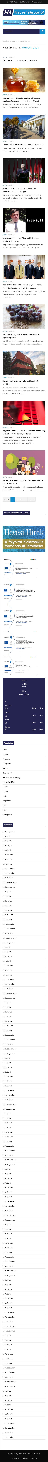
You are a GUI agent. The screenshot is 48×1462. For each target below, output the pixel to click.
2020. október (8, 1155)
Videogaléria (7, 814)
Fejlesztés (6, 759)
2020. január (7, 1197)
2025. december (9, 868)
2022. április (7, 1072)
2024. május (7, 956)
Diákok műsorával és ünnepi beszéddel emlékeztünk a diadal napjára (19, 190)
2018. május (7, 1289)
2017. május (7, 1345)
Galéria (5, 768)
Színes (5, 810)
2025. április (7, 905)
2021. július (7, 1113)
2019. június (7, 1229)
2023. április (7, 1016)
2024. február (8, 970)
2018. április (7, 1294)
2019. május (7, 1234)
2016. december (9, 1368)
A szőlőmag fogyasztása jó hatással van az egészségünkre (21, 336)
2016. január (7, 1419)
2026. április (7, 850)
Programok (7, 800)
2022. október (8, 1044)
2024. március (8, 965)
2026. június (7, 841)
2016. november (9, 1372)
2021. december (9, 1090)
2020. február (8, 1192)
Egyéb (5, 57)
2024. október (8, 933)
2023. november (9, 984)
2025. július (7, 892)
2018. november (9, 1261)
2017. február (8, 1358)
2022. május (7, 1067)
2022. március (8, 1076)
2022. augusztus (9, 1053)
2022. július (7, 1058)
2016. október (8, 1377)
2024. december (9, 924)
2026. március (8, 855)
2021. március (8, 1132)
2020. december (9, 1146)
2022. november (9, 1039)
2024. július (7, 947)
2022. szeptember (9, 1049)
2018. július (7, 1280)
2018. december (9, 1257)
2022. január (7, 1086)
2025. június (7, 896)
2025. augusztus (9, 887)
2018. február (8, 1303)
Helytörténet (7, 773)
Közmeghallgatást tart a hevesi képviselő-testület (21, 382)
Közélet (5, 787)
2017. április (7, 1349)
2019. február (8, 1247)
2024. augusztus (9, 942)
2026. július (7, 836)
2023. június (7, 1007)
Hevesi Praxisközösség (11, 777)
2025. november (9, 873)
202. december (8, 1437)
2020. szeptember (9, 1160)
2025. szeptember (9, 882)
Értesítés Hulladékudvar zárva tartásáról (20, 60)
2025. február (8, 915)
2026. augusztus (9, 831)
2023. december (9, 979)
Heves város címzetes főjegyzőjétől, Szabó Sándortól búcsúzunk (21, 239)
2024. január (7, 975)
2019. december (9, 1201)
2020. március (8, 1187)
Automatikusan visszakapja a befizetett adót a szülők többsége (23, 482)
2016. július (7, 1391)
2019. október (8, 1211)
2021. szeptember (9, 1104)
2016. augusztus (9, 1386)
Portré (5, 796)
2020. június (7, 1174)
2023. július (7, 1002)
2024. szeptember (9, 938)
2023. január (7, 1030)
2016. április (7, 1405)
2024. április (7, 961)
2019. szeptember (9, 1215)
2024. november (9, 928)
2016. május (7, 1400)
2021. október (8, 1100)
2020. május (7, 1178)
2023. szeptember (9, 993)
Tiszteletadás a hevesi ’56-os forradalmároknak (23, 144)
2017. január (7, 1363)
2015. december (9, 1423)
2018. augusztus (9, 1275)
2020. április (7, 1183)
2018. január (7, 1308)
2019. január (7, 1252)
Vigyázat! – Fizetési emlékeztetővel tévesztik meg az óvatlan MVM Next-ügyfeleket (24, 432)
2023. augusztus (9, 998)
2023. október (8, 989)
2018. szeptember (9, 1271)
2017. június (7, 1340)
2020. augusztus (9, 1164)
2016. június (7, 1395)
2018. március (8, 1298)
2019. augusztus (9, 1220)
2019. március (8, 1243)
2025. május (7, 901)
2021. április (7, 1127)
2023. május (7, 1012)
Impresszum (15, 1458)
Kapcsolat (33, 1458)
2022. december (9, 1035)
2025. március (8, 910)
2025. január (7, 919)
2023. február (8, 1026)
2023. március (8, 1021)
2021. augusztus (9, 1109)
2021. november (9, 1095)
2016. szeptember (9, 1382)
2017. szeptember (9, 1326)
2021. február (8, 1137)
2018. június (7, 1284)
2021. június (7, 1118)
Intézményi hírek (9, 782)
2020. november (9, 1150)
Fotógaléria (7, 763)
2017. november (9, 1317)
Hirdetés (25, 1458)
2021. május (7, 1123)
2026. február (8, 859)
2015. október (8, 1432)
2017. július (7, 1335)
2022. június (7, 1063)
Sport (5, 805)
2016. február (8, 1414)
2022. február (8, 1081)
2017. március (8, 1354)
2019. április (7, 1238)
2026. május (7, 845)
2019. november (9, 1206)
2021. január (7, 1141)
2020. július (7, 1169)
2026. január (7, 864)
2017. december (9, 1312)
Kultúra (5, 791)
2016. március (8, 1409)
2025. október (8, 878)
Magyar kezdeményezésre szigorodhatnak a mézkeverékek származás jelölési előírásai (21, 99)
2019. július (7, 1224)
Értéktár (6, 754)
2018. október (8, 1266)
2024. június (7, 952)
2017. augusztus (9, 1331)
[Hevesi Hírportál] (24, 12)
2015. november (9, 1428)
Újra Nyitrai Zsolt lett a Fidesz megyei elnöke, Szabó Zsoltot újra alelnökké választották (22, 286)
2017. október (8, 1321)
